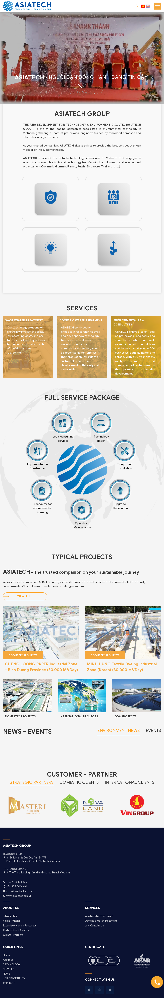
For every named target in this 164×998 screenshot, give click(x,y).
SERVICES (8, 969)
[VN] (143, 6)
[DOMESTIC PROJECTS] (27, 695)
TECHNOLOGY (11, 964)
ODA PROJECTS (125, 716)
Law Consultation (95, 925)
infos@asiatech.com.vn (19, 891)
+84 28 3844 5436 (16, 882)
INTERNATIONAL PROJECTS (79, 716)
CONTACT (9, 983)
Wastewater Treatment (99, 916)
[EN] (148, 6)
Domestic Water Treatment (101, 920)
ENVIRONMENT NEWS (118, 730)
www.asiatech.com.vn (19, 896)
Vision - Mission (12, 920)
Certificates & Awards (16, 930)
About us (8, 960)
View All (24, 596)
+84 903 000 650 (16, 886)
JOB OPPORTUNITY (14, 978)
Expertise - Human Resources (19, 925)
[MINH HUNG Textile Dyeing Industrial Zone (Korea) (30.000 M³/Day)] (41, 632)
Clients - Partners (13, 935)
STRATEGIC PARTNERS (32, 782)
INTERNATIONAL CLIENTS (129, 782)
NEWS (6, 973)
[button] (155, 636)
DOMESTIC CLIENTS (79, 782)
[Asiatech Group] (50, 199)
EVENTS (153, 730)
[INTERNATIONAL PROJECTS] (82, 695)
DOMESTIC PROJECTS (20, 716)
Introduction (10, 916)
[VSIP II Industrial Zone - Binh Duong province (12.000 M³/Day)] (123, 632)
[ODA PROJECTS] (136, 695)
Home (6, 955)
